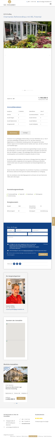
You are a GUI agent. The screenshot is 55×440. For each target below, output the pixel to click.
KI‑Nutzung (40, 436)
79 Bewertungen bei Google (41, 421)
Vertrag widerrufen (33, 436)
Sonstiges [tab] (25, 132)
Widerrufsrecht (25, 436)
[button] (50, 4)
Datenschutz (13, 436)
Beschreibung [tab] (13, 132)
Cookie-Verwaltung (47, 436)
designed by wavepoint (8, 434)
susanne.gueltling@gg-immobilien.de (15, 309)
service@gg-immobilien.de (45, 1)
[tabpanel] (27, 159)
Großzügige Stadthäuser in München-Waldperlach (14, 387)
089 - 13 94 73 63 (26, 419)
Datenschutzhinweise (28, 250)
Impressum (18, 436)
